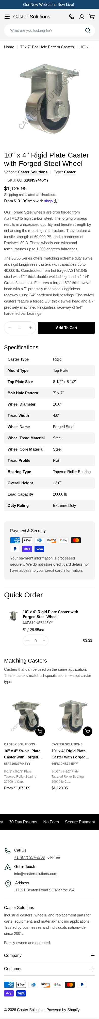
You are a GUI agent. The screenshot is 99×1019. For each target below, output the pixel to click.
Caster (70, 172)
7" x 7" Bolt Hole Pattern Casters (47, 47)
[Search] (88, 30)
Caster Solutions (31, 16)
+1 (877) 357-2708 (29, 857)
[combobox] (49, 30)
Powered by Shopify (63, 1009)
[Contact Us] (72, 17)
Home (9, 47)
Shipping (11, 195)
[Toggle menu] (7, 17)
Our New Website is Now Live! (48, 4)
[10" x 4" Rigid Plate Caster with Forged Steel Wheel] (73, 717)
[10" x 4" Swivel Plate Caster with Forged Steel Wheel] (25, 717)
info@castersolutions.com (35, 873)
